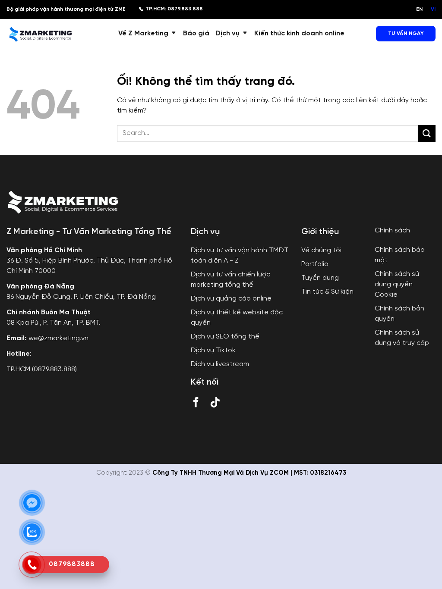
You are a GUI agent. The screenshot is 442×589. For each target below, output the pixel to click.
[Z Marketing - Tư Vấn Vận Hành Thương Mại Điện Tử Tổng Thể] (40, 33)
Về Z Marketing (143, 33)
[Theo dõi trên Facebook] (196, 404)
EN (419, 9)
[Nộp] (427, 133)
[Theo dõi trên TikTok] (215, 404)
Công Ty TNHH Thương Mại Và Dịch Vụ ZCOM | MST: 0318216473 (249, 473)
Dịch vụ (227, 33)
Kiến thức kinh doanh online (299, 33)
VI (433, 9)
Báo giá (196, 33)
